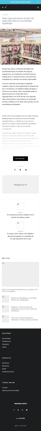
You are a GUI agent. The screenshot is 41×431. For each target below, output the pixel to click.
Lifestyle (5, 344)
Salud (4, 347)
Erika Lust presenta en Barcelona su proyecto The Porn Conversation (20, 290)
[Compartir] (14, 170)
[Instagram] (22, 410)
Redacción (19, 185)
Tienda (4, 387)
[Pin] (26, 170)
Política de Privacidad (10, 390)
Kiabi (28, 69)
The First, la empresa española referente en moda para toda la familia (24, 319)
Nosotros (5, 366)
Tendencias (6, 341)
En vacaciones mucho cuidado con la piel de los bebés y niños (20, 215)
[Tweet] (20, 170)
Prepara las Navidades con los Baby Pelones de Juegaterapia (24, 299)
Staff (4, 369)
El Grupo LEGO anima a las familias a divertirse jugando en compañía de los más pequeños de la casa (20, 235)
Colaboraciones (8, 371)
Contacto (5, 363)
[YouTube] (26, 410)
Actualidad (5, 14)
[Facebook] (14, 410)
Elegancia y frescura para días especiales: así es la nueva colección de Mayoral (24, 309)
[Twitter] (18, 410)
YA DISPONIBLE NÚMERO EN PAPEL (20, 2)
